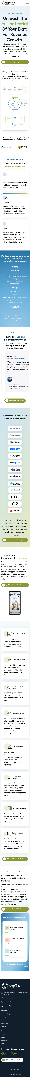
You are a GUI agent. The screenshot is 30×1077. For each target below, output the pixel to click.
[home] (8, 3)
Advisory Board (5, 1017)
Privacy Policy (15, 1072)
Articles (3, 1034)
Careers (3, 1026)
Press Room (4, 1023)
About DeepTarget (6, 1014)
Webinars (3, 1037)
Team (2, 1020)
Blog (2, 1043)
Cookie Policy (15, 1069)
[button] (27, 3)
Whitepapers (4, 1040)
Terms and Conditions (15, 1074)
